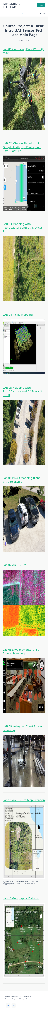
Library (21, 999)
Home (7, 996)
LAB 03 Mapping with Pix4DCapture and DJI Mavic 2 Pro (22, 227)
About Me (14, 996)
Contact (28, 999)
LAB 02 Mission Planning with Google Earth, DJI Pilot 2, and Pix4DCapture (22, 147)
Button (41, 5)
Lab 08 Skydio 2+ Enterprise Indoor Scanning (21, 651)
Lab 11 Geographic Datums (21, 898)
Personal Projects (11, 999)
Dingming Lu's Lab (11, 5)
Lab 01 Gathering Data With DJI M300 (23, 51)
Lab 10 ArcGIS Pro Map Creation (24, 800)
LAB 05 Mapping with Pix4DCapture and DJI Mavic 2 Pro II (22, 391)
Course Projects (25, 996)
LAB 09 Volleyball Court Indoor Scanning (23, 728)
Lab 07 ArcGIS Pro (14, 565)
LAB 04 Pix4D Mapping (18, 314)
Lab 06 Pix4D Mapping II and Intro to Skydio (22, 480)
